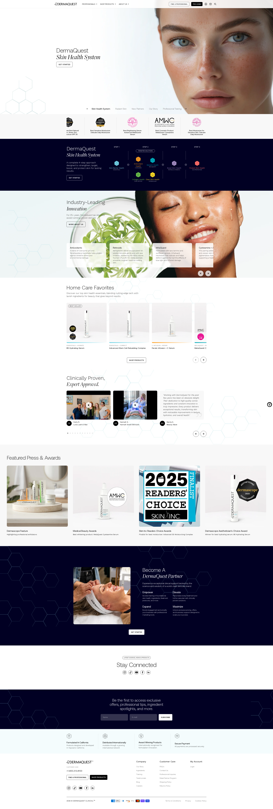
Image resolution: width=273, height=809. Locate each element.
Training (139, 774)
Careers (139, 786)
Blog (138, 782)
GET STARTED (64, 64)
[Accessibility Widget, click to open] (269, 404)
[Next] (269, 57)
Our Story (153, 108)
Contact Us (164, 770)
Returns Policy (165, 786)
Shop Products (107, 4)
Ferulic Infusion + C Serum (163, 348)
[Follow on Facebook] (142, 672)
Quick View (77, 338)
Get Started (74, 178)
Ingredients (140, 770)
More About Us (76, 224)
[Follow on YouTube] (136, 672)
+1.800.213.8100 (74, 771)
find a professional (77, 777)
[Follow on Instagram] (124, 672)
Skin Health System (101, 108)
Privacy (188, 801)
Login (192, 766)
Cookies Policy (200, 801)
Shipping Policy (165, 782)
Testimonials (141, 778)
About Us (123, 4)
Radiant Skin (121, 108)
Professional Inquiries (168, 774)
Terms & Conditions (173, 801)
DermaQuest (83, 152)
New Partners (138, 108)
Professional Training (172, 108)
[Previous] (3, 57)
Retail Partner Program (168, 778)
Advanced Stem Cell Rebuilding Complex (127, 348)
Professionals (88, 4)
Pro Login (197, 4)
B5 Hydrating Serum (75, 348)
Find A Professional (179, 4)
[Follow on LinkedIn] (148, 672)
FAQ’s (162, 766)
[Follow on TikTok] (130, 672)
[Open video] (88, 405)
